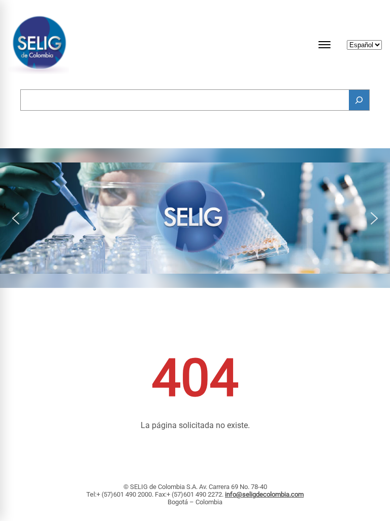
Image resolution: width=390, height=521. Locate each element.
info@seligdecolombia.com (264, 494)
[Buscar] (359, 100)
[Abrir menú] (324, 44)
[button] (16, 218)
